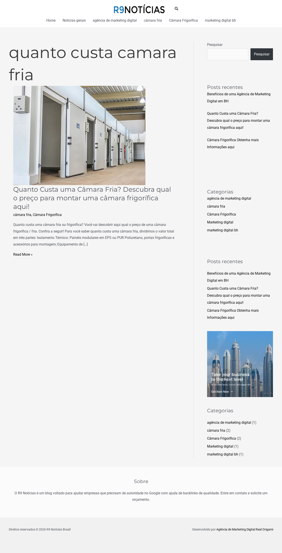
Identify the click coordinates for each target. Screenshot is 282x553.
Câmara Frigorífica (183, 20)
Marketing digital (220, 222)
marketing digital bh (220, 20)
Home (51, 20)
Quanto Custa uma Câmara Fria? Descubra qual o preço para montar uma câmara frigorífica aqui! (92, 198)
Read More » (23, 254)
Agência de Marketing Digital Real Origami (244, 529)
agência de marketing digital (115, 20)
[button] (177, 8)
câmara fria (153, 20)
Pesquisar (215, 45)
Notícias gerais (74, 20)
